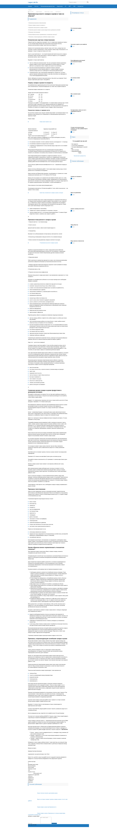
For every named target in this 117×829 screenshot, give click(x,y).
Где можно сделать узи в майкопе (79, 44)
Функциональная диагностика (47, 6)
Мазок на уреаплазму (76, 192)
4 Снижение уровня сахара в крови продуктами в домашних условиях (44, 29)
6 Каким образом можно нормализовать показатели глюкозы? (42, 34)
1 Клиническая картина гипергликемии (37, 22)
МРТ (70, 6)
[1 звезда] (28, 773)
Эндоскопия (60, 6)
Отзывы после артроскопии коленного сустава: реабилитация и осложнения (79, 129)
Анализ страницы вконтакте (77, 208)
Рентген (36, 6)
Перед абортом (74, 224)
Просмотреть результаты (80, 155)
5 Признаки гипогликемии (34, 32)
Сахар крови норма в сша (45, 121)
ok (75, 828)
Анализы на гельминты (76, 176)
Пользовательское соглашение (59, 824)
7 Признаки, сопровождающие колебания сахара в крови (41, 36)
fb (80, 828)
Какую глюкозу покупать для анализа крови (47, 793)
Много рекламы (75, 149)
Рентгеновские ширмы (76, 28)
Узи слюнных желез (75, 77)
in (85, 828)
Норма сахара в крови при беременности (46, 807)
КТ (65, 6)
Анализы (30, 6)
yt (77, 828)
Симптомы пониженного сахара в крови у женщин (51, 192)
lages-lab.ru (33, 2)
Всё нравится (75, 144)
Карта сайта (69, 824)
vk (88, 828)
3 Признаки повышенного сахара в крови (37, 27)
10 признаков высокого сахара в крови (49, 242)
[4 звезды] (31, 773)
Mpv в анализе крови (75, 93)
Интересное (80, 6)
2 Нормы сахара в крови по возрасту (36, 25)
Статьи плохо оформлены (78, 145)
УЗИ (74, 6)
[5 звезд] (32, 773)
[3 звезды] (30, 773)
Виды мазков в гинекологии (77, 241)
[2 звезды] (29, 773)
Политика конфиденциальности (44, 824)
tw (83, 828)
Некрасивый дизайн (76, 151)
